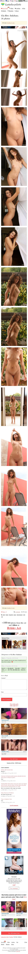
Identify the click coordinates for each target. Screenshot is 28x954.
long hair (11, 615)
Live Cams (5, 8)
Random (11, 11)
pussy (15, 615)
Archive (18, 8)
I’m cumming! (14, 888)
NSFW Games (18, 763)
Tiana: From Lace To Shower (7, 793)
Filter (12, 8)
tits (2, 617)
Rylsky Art (14, 628)
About (17, 11)
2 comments (17, 612)
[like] (1, 612)
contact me (18, 951)
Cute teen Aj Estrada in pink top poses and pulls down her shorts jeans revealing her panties (13, 776)
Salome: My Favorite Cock (7, 769)
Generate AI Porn (10, 763)
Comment (3, 678)
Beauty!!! (3, 771)
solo (24, 615)
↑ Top (25, 942)
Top (24, 8)
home (7, 615)
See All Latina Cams (14, 933)
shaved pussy (19, 615)
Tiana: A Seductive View (6, 799)
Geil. (2, 800)
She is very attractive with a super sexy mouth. (11, 788)
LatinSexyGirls (13, 4)
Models (4, 11)
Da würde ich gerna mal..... (7, 794)
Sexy (2, 779)
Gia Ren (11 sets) (10, 23)
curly (4, 615)
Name (2, 692)
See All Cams (14, 759)
